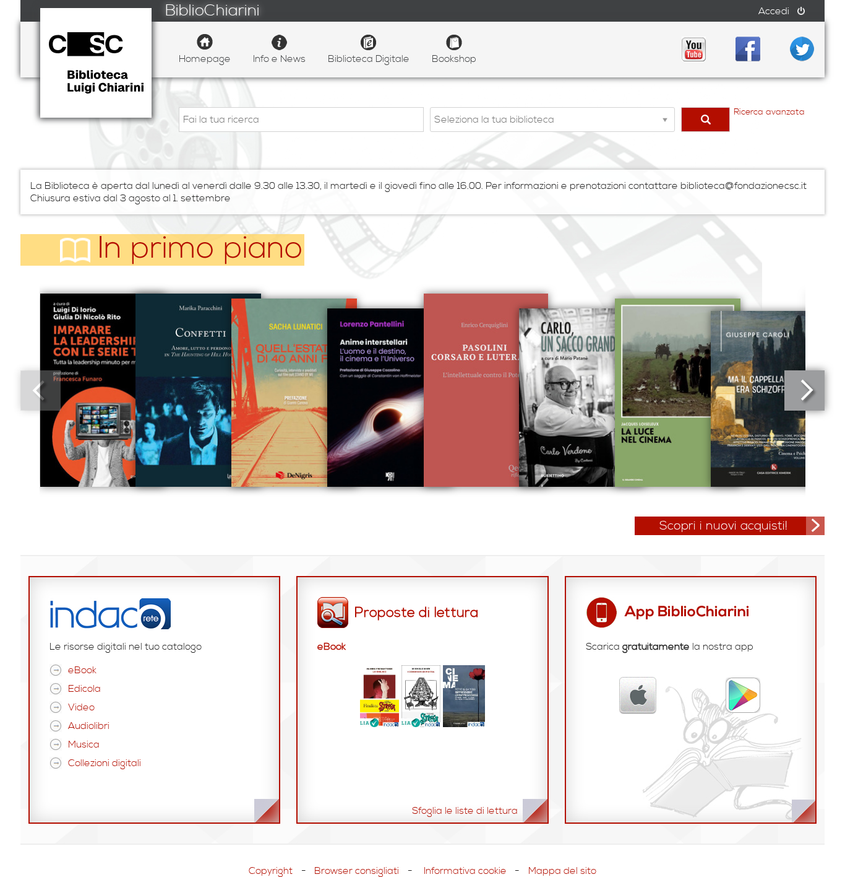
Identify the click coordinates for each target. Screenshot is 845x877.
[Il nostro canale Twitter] (802, 49)
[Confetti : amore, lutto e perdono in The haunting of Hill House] (198, 390)
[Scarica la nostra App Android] (743, 695)
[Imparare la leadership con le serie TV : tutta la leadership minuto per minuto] (102, 390)
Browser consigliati (356, 871)
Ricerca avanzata (769, 112)
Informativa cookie (465, 871)
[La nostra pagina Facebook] (748, 49)
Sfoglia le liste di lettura (465, 811)
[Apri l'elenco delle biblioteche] (665, 119)
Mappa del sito (562, 871)
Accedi (773, 11)
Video (81, 707)
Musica (84, 744)
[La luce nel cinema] (677, 390)
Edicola (84, 689)
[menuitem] (205, 49)
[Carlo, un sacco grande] (582, 390)
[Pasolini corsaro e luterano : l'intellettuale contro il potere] (486, 390)
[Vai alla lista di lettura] (422, 724)
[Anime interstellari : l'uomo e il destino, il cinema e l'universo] (390, 390)
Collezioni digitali (104, 763)
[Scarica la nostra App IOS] (638, 695)
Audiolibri (88, 726)
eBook (82, 670)
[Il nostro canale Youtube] (693, 49)
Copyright (271, 871)
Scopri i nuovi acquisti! (723, 526)
